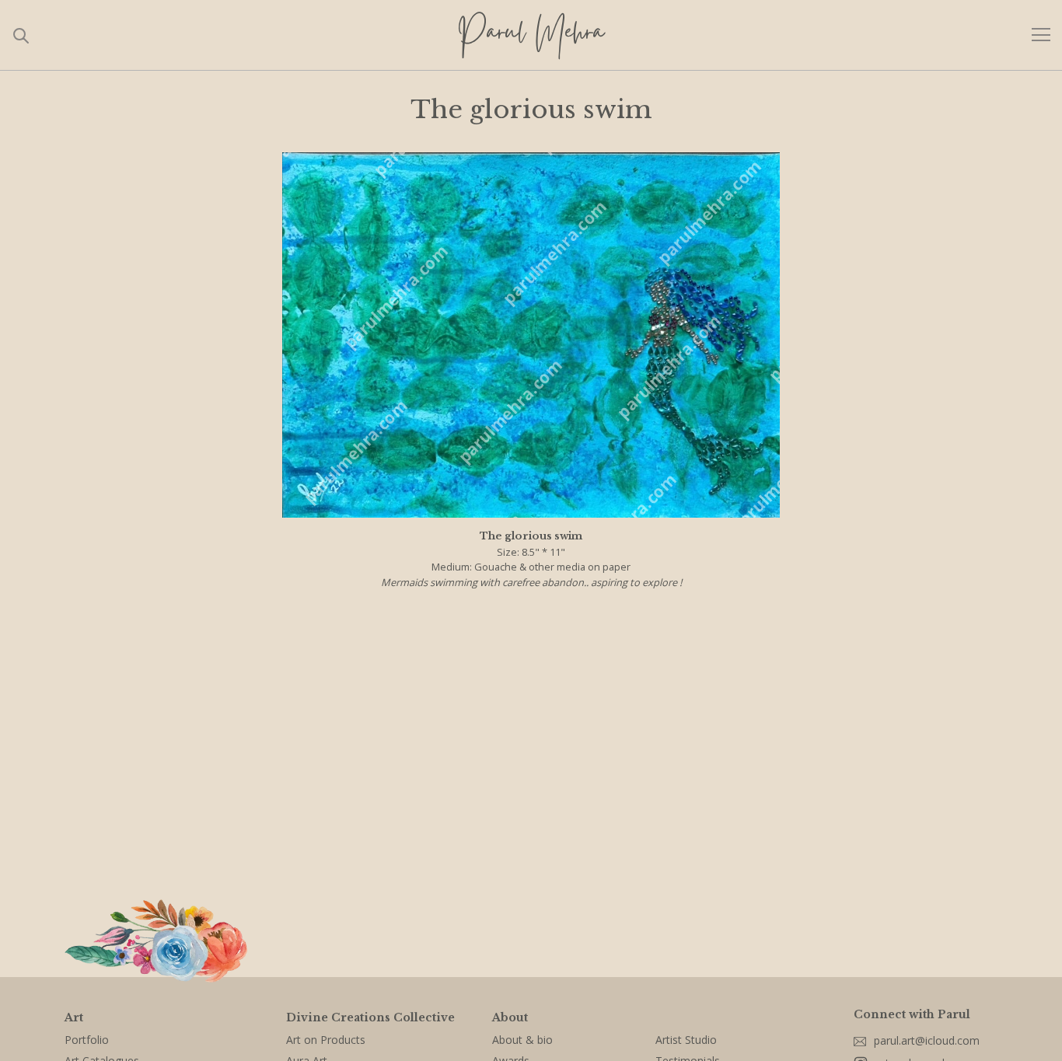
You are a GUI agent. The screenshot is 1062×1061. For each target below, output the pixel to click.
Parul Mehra (531, 35)
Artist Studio (686, 1039)
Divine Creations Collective (370, 1017)
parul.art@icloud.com (927, 1040)
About (510, 1017)
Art (74, 1017)
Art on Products (325, 1039)
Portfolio (87, 1039)
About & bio (522, 1039)
